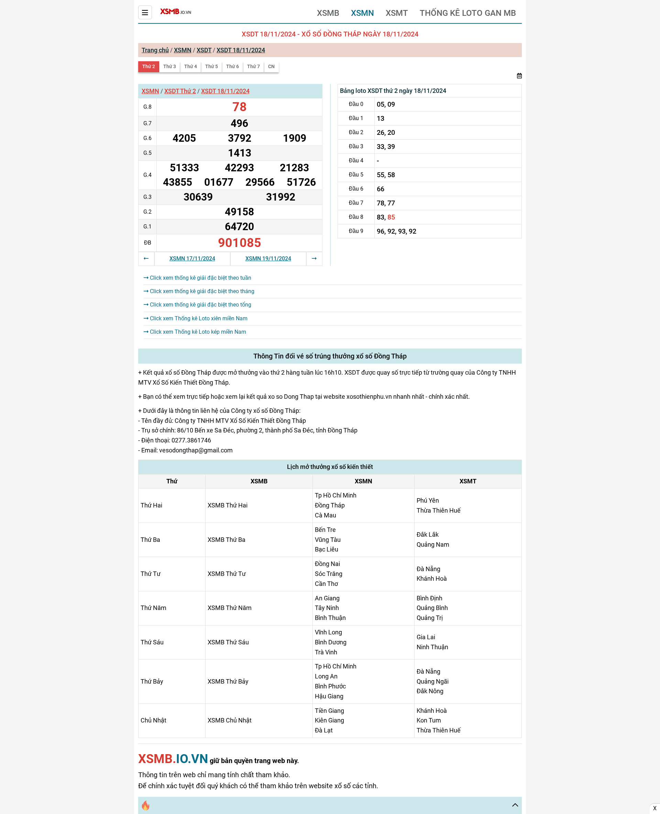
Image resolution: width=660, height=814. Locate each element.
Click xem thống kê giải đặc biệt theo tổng (199, 304)
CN (271, 66)
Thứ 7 (253, 66)
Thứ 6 (232, 66)
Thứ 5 (211, 66)
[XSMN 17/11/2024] (146, 258)
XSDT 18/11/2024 (241, 50)
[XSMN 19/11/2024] (314, 258)
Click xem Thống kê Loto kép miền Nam (197, 332)
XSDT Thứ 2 (180, 91)
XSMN (362, 13)
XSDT (204, 50)
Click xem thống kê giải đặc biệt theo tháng (201, 291)
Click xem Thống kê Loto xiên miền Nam (198, 318)
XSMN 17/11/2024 (192, 258)
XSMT (397, 13)
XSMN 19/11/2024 (268, 258)
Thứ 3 (169, 66)
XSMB (328, 13)
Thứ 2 (148, 66)
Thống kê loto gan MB (468, 13)
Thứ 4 (190, 66)
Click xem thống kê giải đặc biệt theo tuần (199, 278)
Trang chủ (155, 50)
